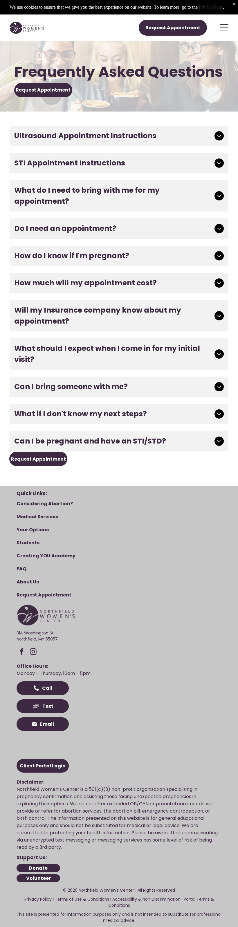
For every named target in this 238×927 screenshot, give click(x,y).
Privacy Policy (38, 899)
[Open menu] (224, 27)
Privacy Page (211, 7)
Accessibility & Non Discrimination (146, 899)
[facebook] (22, 652)
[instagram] (33, 652)
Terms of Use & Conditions (82, 899)
